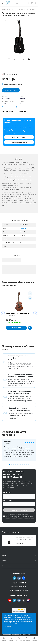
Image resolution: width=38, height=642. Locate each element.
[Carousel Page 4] (15, 464)
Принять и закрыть (26, 631)
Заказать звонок (19, 510)
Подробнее (7, 626)
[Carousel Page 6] (20, 464)
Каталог (5, 555)
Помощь (5, 561)
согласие (12, 514)
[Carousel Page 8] (24, 464)
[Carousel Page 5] (18, 464)
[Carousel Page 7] (22, 464)
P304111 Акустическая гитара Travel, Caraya (17, 314)
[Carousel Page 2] (11, 464)
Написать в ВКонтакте (19, 142)
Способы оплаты (8, 112)
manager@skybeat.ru (20, 586)
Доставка (22, 112)
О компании (6, 566)
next (32, 464)
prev (6, 464)
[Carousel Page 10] (28, 464)
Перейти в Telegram (19, 137)
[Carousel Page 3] (13, 464)
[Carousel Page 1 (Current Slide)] (9, 464)
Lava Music (23, 228)
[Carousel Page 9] (26, 464)
